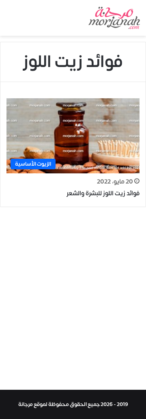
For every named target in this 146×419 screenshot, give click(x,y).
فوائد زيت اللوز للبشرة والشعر (103, 193)
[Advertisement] (73, 300)
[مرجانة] (114, 18)
